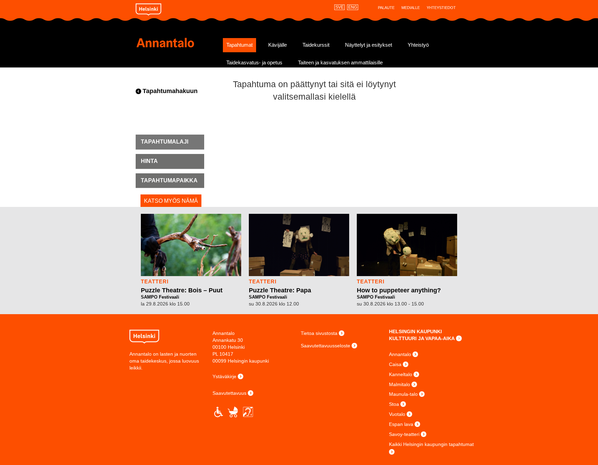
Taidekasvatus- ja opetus (254, 62)
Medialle (410, 8)
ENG (352, 7)
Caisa (395, 364)
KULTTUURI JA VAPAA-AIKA (422, 338)
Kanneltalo (400, 374)
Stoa (394, 404)
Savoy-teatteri (404, 434)
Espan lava (401, 424)
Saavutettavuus (229, 393)
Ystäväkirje (224, 376)
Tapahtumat (239, 45)
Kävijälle (277, 45)
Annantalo (177, 42)
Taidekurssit (315, 45)
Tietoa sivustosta (319, 333)
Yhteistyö (418, 45)
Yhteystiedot (441, 8)
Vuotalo (397, 414)
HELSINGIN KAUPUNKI (415, 331)
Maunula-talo (403, 394)
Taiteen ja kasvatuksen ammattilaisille (340, 62)
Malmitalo (399, 384)
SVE (339, 7)
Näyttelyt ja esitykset (368, 45)
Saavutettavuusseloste (325, 345)
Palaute (386, 8)
